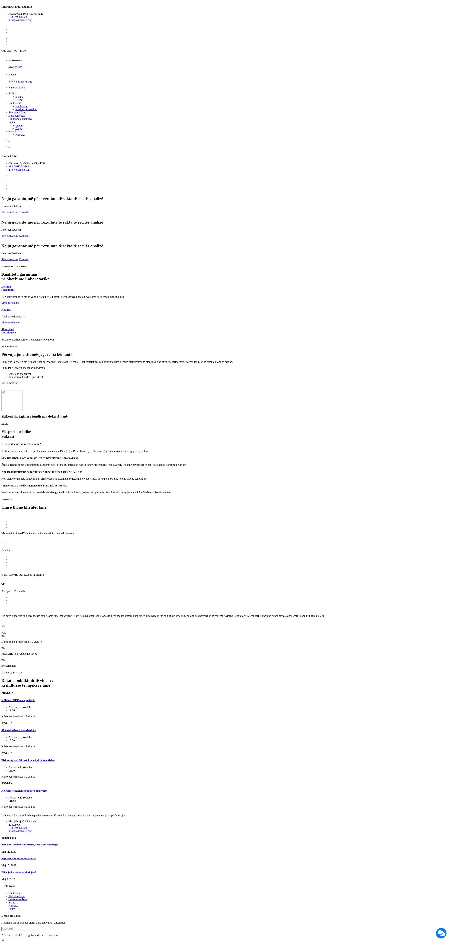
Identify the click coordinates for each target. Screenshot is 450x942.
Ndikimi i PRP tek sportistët (18, 700)
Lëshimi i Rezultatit (7, 288)
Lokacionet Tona (17, 899)
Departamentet (16, 115)
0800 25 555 (15, 67)
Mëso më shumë (10, 302)
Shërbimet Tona (17, 112)
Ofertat (19, 99)
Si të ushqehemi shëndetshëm (18, 730)
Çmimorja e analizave (20, 118)
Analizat (6, 309)
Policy (11, 908)
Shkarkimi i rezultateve (8, 331)
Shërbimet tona (9, 212)
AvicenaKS (7, 935)
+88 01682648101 (18, 166)
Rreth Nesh (14, 102)
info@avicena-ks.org (20, 19)
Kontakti (13, 131)
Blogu (18, 128)
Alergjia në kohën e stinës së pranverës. (24, 790)
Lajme (11, 121)
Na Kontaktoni (16, 87)
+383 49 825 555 (18, 16)
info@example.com (19, 169)
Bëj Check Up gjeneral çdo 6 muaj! (18, 858)
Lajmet (19, 125)
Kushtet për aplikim (26, 109)
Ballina (12, 93)
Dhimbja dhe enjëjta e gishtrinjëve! (18, 872)
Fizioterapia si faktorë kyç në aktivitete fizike (27, 760)
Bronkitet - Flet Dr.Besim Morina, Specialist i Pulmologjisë (30, 844)
